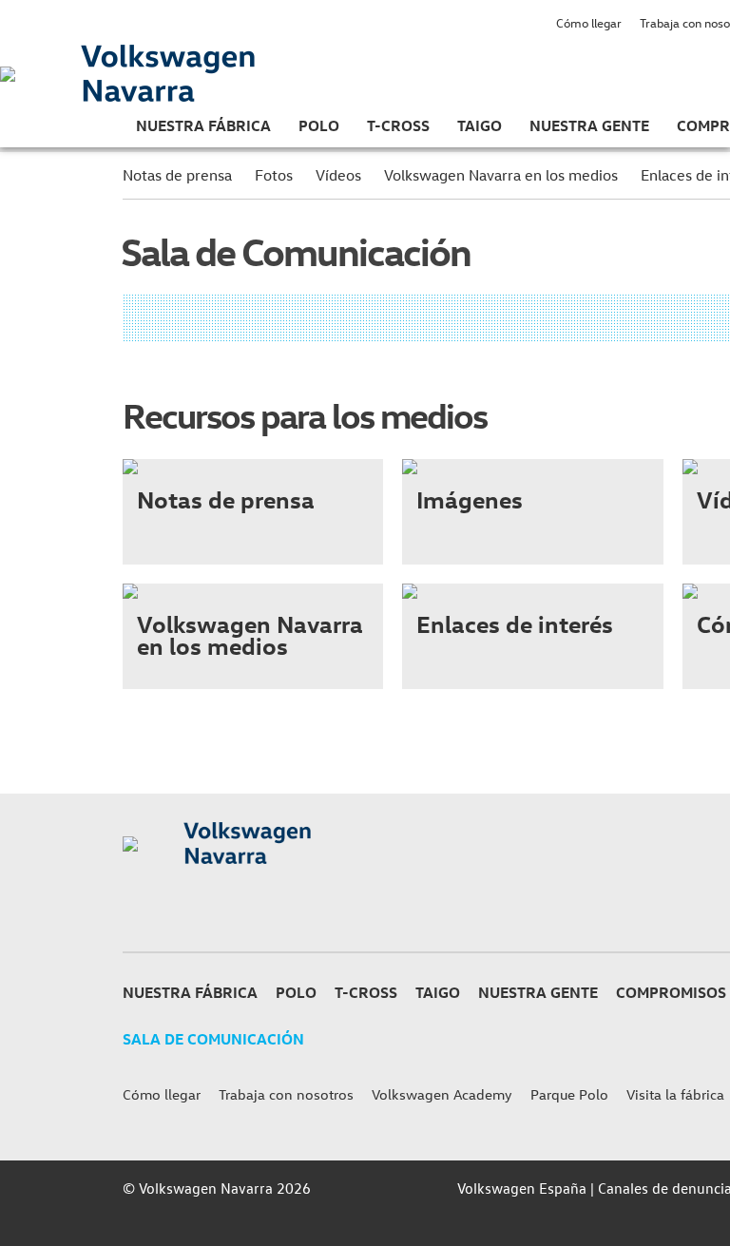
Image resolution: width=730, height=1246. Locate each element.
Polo (318, 125)
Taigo (479, 125)
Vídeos (338, 174)
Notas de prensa (177, 174)
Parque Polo (569, 1094)
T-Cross (398, 125)
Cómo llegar (589, 22)
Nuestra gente (589, 125)
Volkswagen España (521, 1188)
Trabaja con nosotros (286, 1094)
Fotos (274, 174)
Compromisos (671, 992)
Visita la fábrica (675, 1094)
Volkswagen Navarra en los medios (501, 174)
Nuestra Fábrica (203, 125)
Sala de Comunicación (213, 1038)
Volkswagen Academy (442, 1094)
